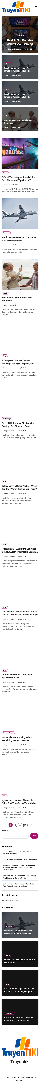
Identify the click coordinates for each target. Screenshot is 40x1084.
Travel (5, 173)
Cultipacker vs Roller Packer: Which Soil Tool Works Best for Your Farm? (19, 885)
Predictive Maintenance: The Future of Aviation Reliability (18, 852)
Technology (20, 35)
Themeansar (19, 1080)
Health (8, 116)
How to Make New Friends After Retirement (20, 859)
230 (24, 825)
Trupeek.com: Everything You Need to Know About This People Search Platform (19, 552)
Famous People (8, 733)
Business (9, 64)
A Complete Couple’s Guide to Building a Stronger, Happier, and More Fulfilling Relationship (18, 363)
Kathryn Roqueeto (14, 49)
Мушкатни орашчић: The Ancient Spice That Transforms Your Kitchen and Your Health (19, 803)
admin (7, 75)
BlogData (30, 1077)
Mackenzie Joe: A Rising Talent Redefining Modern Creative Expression (17, 740)
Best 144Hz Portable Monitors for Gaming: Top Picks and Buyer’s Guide (18, 426)
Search (5, 830)
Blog (4, 356)
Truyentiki (20, 1061)
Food (4, 796)
